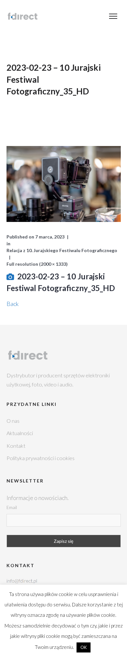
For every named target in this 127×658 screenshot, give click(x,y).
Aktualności (20, 433)
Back (13, 303)
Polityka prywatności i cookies (41, 458)
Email (12, 507)
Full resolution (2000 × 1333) (37, 264)
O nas (13, 421)
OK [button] (83, 647)
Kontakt (16, 446)
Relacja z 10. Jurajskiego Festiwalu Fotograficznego (62, 250)
